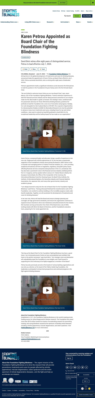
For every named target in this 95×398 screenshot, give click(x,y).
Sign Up (69, 358)
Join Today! (62, 2)
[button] (67, 16)
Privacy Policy (29, 390)
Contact (4, 390)
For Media (14, 390)
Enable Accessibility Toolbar (86, 394)
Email (26, 69)
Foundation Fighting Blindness (58, 74)
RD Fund (63, 11)
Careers (9, 390)
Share (34, 69)
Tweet (43, 69)
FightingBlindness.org (28, 328)
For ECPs (77, 11)
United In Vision (56, 11)
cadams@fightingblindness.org (30, 339)
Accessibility (22, 390)
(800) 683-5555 (70, 370)
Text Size (86, 378)
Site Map (36, 390)
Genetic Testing (70, 11)
